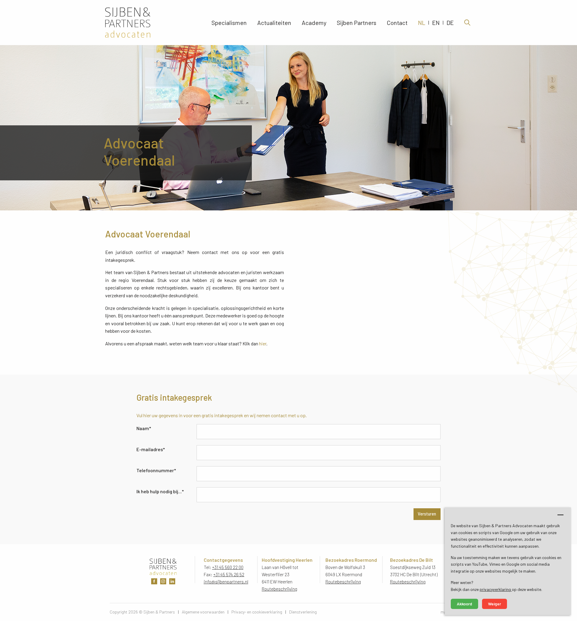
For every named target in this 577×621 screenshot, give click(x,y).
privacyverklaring (496, 589)
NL (421, 23)
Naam (143, 428)
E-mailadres (150, 449)
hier (262, 343)
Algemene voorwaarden (203, 611)
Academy (314, 23)
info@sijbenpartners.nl (226, 581)
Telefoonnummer (156, 470)
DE (450, 23)
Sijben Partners (356, 23)
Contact (397, 23)
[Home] (144, 23)
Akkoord (464, 603)
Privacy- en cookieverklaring (256, 611)
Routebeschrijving (279, 589)
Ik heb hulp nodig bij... (160, 491)
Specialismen (229, 23)
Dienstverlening (303, 611)
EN (436, 23)
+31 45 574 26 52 (228, 574)
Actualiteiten (274, 23)
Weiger (494, 603)
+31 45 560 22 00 (227, 567)
